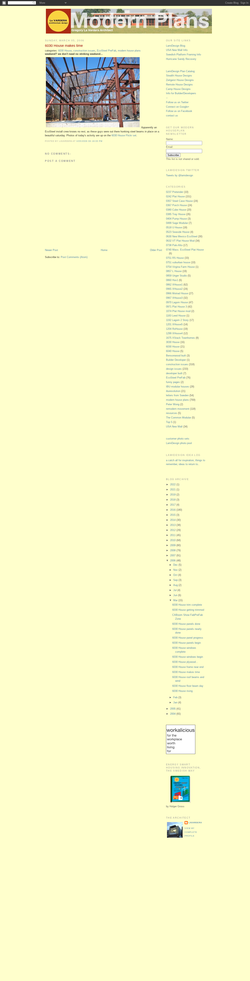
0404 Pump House (176, 218)
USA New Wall (174, 426)
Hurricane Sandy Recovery (181, 59)
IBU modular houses (177, 386)
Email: (169, 146)
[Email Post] (103, 141)
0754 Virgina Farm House (180, 266)
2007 (173, 555)
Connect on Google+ (177, 106)
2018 (173, 499)
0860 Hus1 (172, 280)
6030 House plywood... (185, 661)
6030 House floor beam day (187, 685)
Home (104, 250)
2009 (173, 545)
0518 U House (174, 227)
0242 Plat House (175, 196)
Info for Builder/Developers (181, 93)
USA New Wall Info (177, 50)
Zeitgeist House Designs (180, 80)
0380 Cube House (176, 209)
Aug (176, 585)
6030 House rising (182, 690)
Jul (175, 590)
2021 (173, 489)
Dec (176, 564)
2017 (173, 504)
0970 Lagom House (177, 302)
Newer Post (51, 250)
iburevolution (173, 391)
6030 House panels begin (186, 642)
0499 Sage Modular (177, 223)
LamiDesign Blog (175, 45)
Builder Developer (176, 359)
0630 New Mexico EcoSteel (181, 236)
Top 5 (169, 422)
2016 (173, 509)
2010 (173, 540)
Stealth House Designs (179, 75)
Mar (175, 600)
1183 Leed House (176, 315)
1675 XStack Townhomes (180, 337)
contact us (172, 115)
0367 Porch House (176, 205)
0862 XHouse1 (174, 284)
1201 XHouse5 (174, 324)
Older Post (156, 250)
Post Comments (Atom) (74, 257)
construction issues (84, 50)
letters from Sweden (177, 395)
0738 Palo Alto (174, 245)
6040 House (172, 351)
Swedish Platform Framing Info (183, 54)
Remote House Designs (179, 84)
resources (171, 413)
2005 (173, 708)
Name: (169, 139)
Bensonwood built (176, 355)
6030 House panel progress (187, 637)
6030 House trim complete (187, 604)
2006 (173, 560)
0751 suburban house (178, 262)
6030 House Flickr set (124, 135)
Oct (175, 574)
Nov (176, 569)
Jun (175, 595)
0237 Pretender (174, 192)
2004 (173, 713)
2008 (173, 550)
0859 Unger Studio (176, 275)
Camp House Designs (178, 89)
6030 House (65, 50)
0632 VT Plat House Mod (180, 240)
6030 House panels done (186, 623)
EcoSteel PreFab (106, 50)
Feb (175, 697)
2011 (173, 535)
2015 (173, 514)
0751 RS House (175, 257)
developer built (174, 373)
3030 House (172, 342)
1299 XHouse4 (174, 333)
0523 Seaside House (177, 231)
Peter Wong (172, 404)
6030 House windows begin (187, 656)
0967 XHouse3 (174, 297)
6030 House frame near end (188, 667)
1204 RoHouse (174, 328)
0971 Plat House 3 (176, 306)
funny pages (173, 382)
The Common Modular (178, 417)
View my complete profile (191, 832)
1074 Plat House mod (178, 311)
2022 (173, 484)
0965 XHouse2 (174, 288)
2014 (173, 519)
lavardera (195, 822)
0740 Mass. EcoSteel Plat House (185, 249)
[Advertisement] (181, 905)
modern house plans (129, 50)
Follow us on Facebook (179, 111)
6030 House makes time (64, 46)
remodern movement (177, 408)
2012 (173, 530)
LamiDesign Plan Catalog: (180, 71)
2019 (173, 494)
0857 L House (174, 271)
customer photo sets (177, 438)
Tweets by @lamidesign (179, 175)
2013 (173, 525)
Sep (176, 580)
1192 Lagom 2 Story (177, 320)
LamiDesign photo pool (179, 443)
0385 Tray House (175, 214)
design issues (174, 368)
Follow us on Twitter (177, 102)
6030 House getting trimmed (188, 609)
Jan (175, 702)
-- (167, 97)
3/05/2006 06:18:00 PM (89, 141)
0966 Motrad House (177, 293)
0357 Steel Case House (179, 200)
